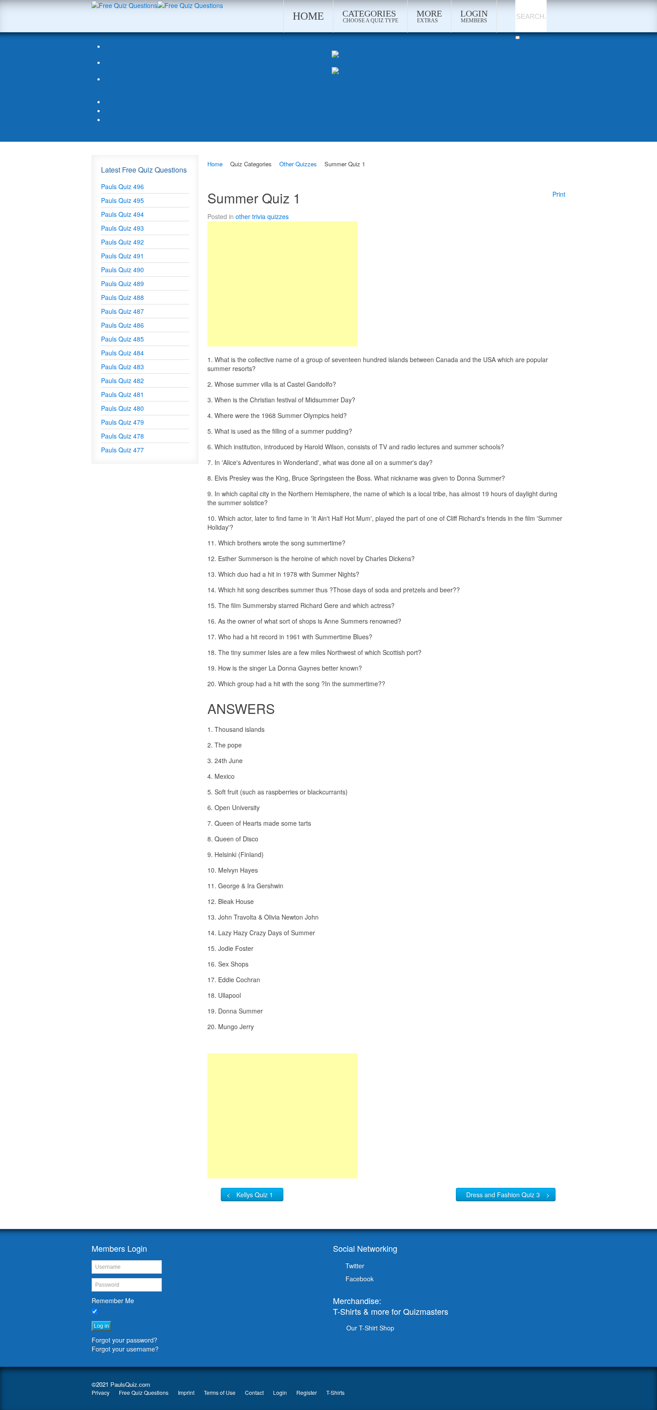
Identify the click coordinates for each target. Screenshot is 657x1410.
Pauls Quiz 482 (122, 380)
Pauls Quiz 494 (122, 214)
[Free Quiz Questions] (124, 4)
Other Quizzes (298, 164)
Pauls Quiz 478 (122, 435)
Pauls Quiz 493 (122, 228)
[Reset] (517, 37)
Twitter (354, 1265)
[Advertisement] (282, 283)
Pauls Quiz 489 (122, 283)
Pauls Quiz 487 (122, 311)
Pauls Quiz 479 (122, 422)
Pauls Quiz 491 (122, 255)
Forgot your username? (125, 1348)
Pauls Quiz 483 (122, 366)
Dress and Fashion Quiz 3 (503, 1194)
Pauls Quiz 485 (122, 338)
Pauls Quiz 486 (122, 325)
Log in (101, 1326)
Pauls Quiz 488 (122, 297)
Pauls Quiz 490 (122, 269)
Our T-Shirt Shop (370, 1327)
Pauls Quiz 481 (122, 394)
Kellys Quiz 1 (254, 1194)
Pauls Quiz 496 (122, 186)
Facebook (359, 1278)
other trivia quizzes (262, 216)
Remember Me (113, 1300)
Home (215, 164)
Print (558, 194)
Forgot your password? (124, 1339)
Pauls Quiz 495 (122, 200)
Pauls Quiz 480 (122, 408)
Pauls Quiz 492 (122, 241)
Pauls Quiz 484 (122, 352)
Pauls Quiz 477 (122, 449)
